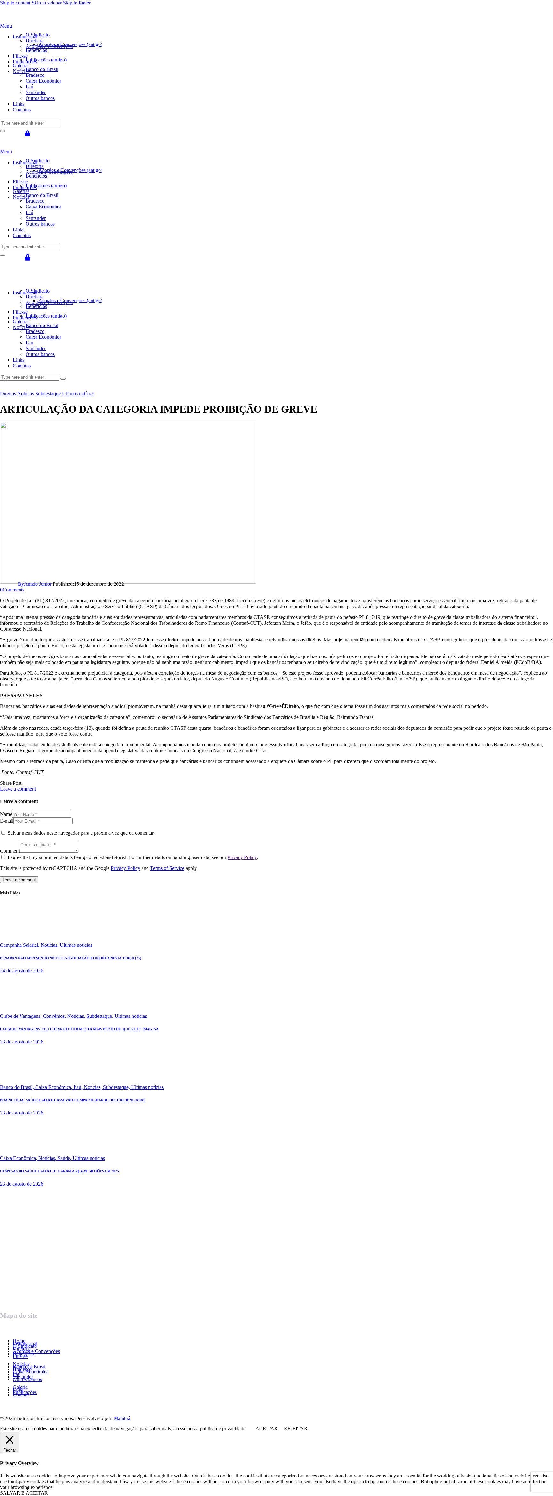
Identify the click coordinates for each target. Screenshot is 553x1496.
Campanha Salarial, (20, 945)
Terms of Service (167, 868)
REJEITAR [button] (296, 1428)
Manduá (122, 1418)
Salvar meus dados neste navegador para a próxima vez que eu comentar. (81, 833)
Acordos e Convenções (36, 1351)
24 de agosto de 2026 (21, 970)
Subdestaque (48, 393)
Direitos (8, 393)
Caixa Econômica (31, 1371)
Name (6, 814)
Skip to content (15, 2)
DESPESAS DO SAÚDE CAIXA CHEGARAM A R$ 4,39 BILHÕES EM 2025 (59, 1171)
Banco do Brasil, (17, 1087)
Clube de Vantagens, (21, 1016)
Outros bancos (27, 1379)
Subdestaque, (100, 1016)
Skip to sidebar (47, 2)
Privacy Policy (242, 857)
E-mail (6, 821)
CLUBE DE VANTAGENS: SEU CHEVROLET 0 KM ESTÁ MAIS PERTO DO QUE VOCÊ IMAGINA (79, 1029)
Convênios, (55, 1016)
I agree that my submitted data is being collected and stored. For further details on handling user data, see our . (133, 857)
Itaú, (79, 1087)
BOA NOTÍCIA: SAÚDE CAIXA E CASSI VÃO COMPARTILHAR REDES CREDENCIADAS (72, 1100)
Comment (10, 851)
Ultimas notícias (78, 393)
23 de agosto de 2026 (21, 1041)
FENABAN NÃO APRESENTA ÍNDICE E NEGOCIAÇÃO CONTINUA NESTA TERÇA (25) (70, 958)
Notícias (25, 393)
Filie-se (20, 1356)
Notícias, (50, 945)
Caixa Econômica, (54, 1087)
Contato (21, 1394)
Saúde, (65, 1158)
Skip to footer (77, 2)
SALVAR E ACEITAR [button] (24, 1493)
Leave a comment (18, 789)
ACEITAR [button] (266, 1428)
